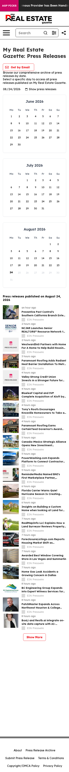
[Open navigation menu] (6, 32)
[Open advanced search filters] (54, 33)
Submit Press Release (19, 758)
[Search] (45, 33)
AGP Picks (9, 5)
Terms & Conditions (51, 758)
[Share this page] (63, 32)
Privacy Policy (52, 766)
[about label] (23, 319)
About (18, 750)
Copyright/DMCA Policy (23, 766)
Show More (34, 637)
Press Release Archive (40, 750)
